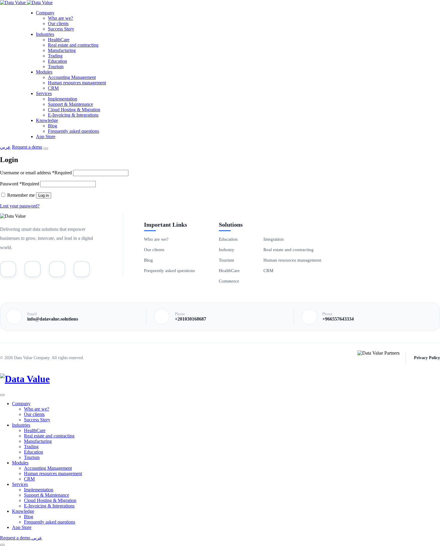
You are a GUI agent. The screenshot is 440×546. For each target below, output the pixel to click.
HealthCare (58, 39)
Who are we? (60, 18)
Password (19, 183)
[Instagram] (57, 269)
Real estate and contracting (73, 45)
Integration (273, 239)
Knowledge (47, 120)
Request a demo (27, 147)
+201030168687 (190, 318)
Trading (55, 55)
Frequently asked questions (73, 131)
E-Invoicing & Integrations (73, 115)
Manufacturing (62, 50)
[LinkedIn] (33, 269)
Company (45, 12)
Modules (44, 71)
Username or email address (36, 172)
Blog (52, 125)
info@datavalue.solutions (52, 318)
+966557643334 (338, 318)
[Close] (2, 395)
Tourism (55, 66)
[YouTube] (8, 269)
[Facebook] (82, 269)
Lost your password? (20, 205)
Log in (43, 195)
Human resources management (77, 82)
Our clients (58, 23)
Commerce (229, 281)
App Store (45, 136)
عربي (5, 147)
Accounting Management (72, 77)
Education (57, 61)
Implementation (62, 98)
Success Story (61, 28)
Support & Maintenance (70, 104)
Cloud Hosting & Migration (74, 109)
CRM (53, 88)
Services (44, 93)
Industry (226, 249)
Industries (45, 34)
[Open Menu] (45, 149)
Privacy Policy (427, 358)
